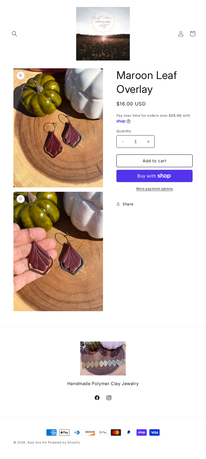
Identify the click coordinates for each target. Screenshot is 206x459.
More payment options (154, 189)
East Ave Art (37, 442)
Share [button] (128, 204)
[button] (14, 34)
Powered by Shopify (64, 442)
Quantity (123, 131)
